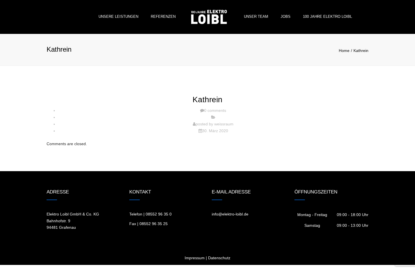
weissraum (223, 124)
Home (344, 50)
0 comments (215, 110)
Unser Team (256, 16)
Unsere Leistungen (118, 16)
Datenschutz (219, 258)
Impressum (195, 258)
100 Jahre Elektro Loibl (327, 16)
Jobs (285, 16)
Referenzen (163, 16)
